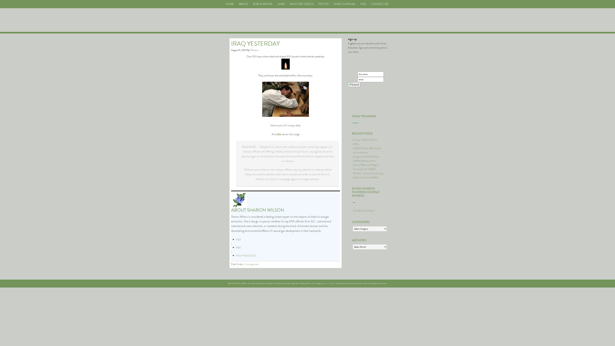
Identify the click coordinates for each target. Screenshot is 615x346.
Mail (238, 239)
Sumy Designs (329, 283)
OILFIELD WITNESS (364, 211)
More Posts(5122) (246, 255)
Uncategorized (251, 264)
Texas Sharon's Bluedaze (337, 20)
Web (238, 247)
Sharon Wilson (265, 210)
